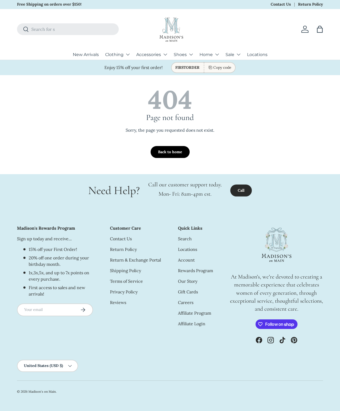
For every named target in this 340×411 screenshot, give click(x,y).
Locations (257, 54)
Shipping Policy (125, 270)
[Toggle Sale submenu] (238, 54)
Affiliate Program (194, 313)
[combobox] (68, 29)
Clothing (114, 54)
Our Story (187, 281)
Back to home (170, 151)
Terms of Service (126, 281)
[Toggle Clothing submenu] (128, 54)
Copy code (222, 67)
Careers (185, 302)
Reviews (118, 302)
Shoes (180, 54)
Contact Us (281, 4)
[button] (320, 29)
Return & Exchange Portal (135, 260)
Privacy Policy (124, 291)
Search (185, 238)
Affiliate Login (191, 323)
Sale (230, 54)
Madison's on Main (42, 391)
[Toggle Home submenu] (217, 54)
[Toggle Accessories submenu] (165, 54)
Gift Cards (188, 291)
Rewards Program (195, 270)
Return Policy (310, 4)
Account (186, 260)
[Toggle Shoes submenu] (191, 54)
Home (206, 54)
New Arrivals (86, 54)
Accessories (148, 54)
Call (241, 190)
